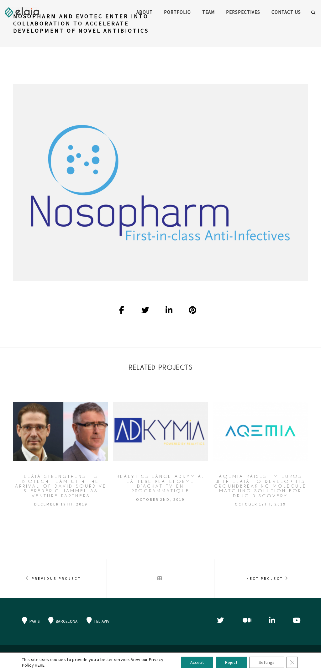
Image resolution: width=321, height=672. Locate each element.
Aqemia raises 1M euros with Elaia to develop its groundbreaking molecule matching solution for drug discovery (260, 486)
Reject (231, 662)
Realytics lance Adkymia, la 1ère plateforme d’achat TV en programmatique (160, 483)
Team (208, 12)
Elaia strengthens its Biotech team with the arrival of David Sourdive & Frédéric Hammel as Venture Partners (61, 486)
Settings (267, 662)
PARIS (33, 621)
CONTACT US (286, 12)
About (144, 12)
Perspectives (243, 12)
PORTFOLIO (177, 12)
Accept (197, 662)
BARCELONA (66, 621)
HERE (40, 665)
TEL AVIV (101, 621)
